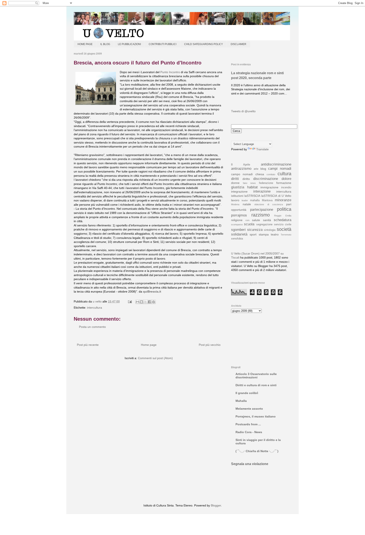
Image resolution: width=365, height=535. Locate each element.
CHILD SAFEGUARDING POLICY (203, 44)
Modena (235, 204)
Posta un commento (92, 326)
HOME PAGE (85, 44)
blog (263, 168)
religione (236, 220)
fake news (249, 183)
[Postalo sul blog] (141, 302)
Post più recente (88, 344)
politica (284, 209)
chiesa (259, 174)
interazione (262, 191)
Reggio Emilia (282, 215)
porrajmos (239, 215)
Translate (262, 149)
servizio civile (282, 224)
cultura (284, 173)
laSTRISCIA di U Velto (276, 195)
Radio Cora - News (249, 432)
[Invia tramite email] (137, 302)
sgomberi (238, 230)
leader (245, 200)
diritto (246, 179)
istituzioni (237, 195)
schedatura (282, 220)
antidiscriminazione (276, 164)
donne (235, 183)
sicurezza (255, 230)
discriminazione (265, 179)
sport (253, 234)
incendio (286, 187)
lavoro (235, 200)
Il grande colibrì (247, 393)
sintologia (269, 230)
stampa (264, 234)
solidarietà (239, 234)
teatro (275, 234)
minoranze (283, 200)
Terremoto (286, 234)
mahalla (255, 200)
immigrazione (269, 187)
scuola (249, 224)
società (284, 229)
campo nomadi (242, 174)
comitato (271, 174)
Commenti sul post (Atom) (155, 358)
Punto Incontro (170, 72)
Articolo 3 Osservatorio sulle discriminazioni (256, 375)
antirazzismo (241, 169)
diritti (235, 179)
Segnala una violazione (249, 464)
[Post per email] (130, 301)
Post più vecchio (210, 344)
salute (256, 220)
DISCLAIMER (238, 44)
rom (247, 220)
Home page (149, 344)
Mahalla (241, 400)
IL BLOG (105, 44)
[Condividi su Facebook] (149, 302)
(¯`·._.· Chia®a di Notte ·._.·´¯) (257, 451)
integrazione (239, 191)
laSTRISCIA (252, 195)
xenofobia (237, 238)
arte (256, 168)
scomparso (237, 224)
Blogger (216, 505)
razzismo (260, 215)
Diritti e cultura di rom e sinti (256, 385)
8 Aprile (240, 164)
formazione (283, 183)
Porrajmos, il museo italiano (256, 416)
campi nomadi (279, 169)
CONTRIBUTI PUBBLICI (162, 44)
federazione (266, 183)
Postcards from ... (248, 424)
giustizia (237, 187)
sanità (267, 220)
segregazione (264, 224)
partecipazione (261, 210)
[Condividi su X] (145, 302)
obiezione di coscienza (268, 204)
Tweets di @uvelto (243, 111)
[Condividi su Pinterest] (153, 302)
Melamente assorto (249, 408)
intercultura (94, 307)
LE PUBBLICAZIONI (129, 44)
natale (247, 204)
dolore (286, 179)
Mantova (267, 200)
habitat (252, 187)
